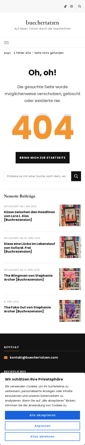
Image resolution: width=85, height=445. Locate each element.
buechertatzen (42, 22)
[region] (42, 409)
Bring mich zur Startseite (43, 158)
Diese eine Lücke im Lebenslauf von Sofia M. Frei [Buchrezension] (29, 248)
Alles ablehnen (42, 436)
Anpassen (43, 426)
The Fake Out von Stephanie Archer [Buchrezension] (27, 309)
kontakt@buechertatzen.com (34, 357)
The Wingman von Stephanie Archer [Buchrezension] (28, 277)
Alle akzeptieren (42, 415)
